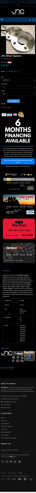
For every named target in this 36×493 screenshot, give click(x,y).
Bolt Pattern (4, 84)
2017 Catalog (4, 435)
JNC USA (13, 2)
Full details (6, 270)
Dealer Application (6, 432)
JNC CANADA (22, 2)
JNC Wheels (13, 476)
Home (2, 417)
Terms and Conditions (7, 426)
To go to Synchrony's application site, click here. (18, 161)
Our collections (5, 423)
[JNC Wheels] (18, 11)
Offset (3, 91)
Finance (20, 473)
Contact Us (4, 429)
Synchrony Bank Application (9, 438)
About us (3, 420)
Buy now (13, 101)
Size (2, 77)
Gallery (3, 473)
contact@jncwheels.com (9, 402)
